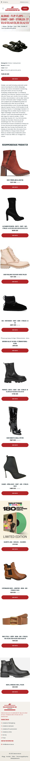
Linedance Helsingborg (8, 723)
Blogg (3, 756)
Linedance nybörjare (8, 726)
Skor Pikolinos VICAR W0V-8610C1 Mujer (15, 274)
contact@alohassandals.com (19, 101)
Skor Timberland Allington (15, 180)
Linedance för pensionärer (9, 729)
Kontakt (8, 756)
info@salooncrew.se (24, 2)
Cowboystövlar (17, 63)
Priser (25, 8)
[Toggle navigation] (3, 8)
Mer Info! (15, 79)
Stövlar (10, 63)
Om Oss (4, 735)
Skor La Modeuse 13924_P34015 (15, 685)
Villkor (13, 756)
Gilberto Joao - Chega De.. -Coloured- (15, 542)
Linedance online (7, 732)
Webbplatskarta (15, 758)
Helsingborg (5, 2)
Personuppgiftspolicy (22, 756)
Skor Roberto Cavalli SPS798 (15, 438)
